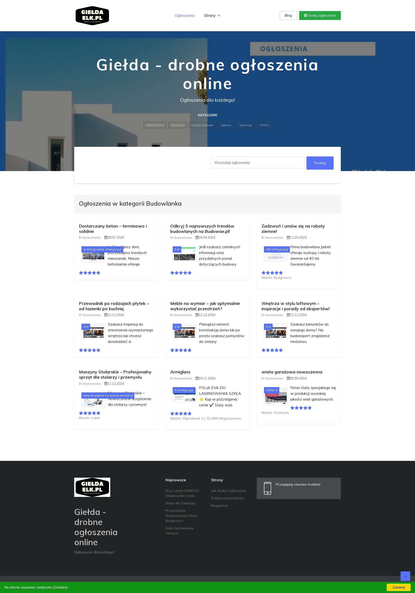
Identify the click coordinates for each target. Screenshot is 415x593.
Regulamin (219, 505)
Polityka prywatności (227, 498)
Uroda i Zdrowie (202, 125)
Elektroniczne (155, 125)
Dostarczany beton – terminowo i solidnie (113, 228)
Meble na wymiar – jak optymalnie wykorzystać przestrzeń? (205, 306)
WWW (264, 125)
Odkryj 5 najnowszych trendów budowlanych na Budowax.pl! (202, 228)
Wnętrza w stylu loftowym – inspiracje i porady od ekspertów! (296, 306)
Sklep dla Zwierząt (180, 503)
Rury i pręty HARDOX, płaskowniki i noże (182, 493)
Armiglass (180, 372)
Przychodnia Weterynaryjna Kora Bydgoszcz (181, 515)
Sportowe (245, 125)
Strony (210, 15)
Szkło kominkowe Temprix (179, 530)
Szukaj (320, 163)
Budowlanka (92, 237)
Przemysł (177, 125)
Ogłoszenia (185, 15)
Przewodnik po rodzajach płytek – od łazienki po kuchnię (114, 306)
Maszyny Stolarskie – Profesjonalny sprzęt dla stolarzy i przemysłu (115, 374)
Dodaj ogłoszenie (321, 15)
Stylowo (226, 125)
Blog (288, 15)
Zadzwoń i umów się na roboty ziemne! (293, 228)
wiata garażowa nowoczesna (292, 372)
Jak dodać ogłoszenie (228, 490)
